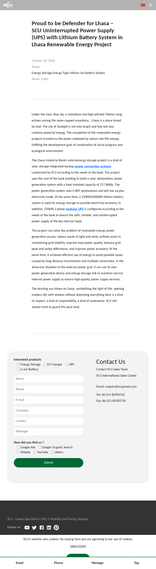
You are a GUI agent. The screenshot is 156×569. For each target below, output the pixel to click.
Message (97, 563)
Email (19, 563)
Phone (58, 563)
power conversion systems (93, 166)
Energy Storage (42, 73)
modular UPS (75, 209)
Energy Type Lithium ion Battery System (79, 73)
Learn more (78, 546)
